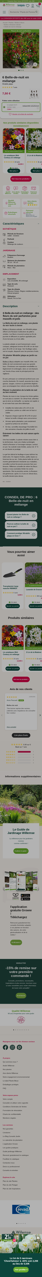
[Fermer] (38, 1238)
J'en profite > (21, 1270)
